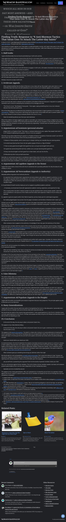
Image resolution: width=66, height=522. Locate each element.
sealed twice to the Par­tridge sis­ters (22, 377)
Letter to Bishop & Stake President (21, 492)
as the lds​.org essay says (19, 218)
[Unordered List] (21, 465)
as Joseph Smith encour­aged (30, 355)
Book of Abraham (9, 448)
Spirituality (3, 449)
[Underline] (17, 465)
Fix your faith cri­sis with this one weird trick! (18, 349)
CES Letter (48, 487)
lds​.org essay (46, 217)
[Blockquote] (23, 465)
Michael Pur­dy (12, 389)
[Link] (26, 465)
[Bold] (14, 465)
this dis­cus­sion (50, 63)
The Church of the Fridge (52, 499)
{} (27, 465)
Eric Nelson (8, 507)
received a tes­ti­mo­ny (51, 254)
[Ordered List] (20, 465)
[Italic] (16, 465)
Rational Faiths (49, 506)
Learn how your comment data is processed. (28, 469)
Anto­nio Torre (27, 436)
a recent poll (12, 232)
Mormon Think (49, 490)
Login (10, 459)
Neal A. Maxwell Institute (52, 503)
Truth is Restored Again (51, 497)
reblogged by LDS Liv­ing (27, 44)
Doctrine (19, 448)
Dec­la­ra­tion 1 (20, 382)
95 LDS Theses (49, 494)
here (30, 268)
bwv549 (33, 22)
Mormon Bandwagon (17, 2)
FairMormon (48, 501)
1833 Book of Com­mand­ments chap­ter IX (34, 99)
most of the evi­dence (20, 204)
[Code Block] (24, 465)
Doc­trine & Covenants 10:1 (34, 97)
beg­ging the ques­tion (17, 332)
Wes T (4, 436)
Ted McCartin (8, 500)
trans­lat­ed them (46, 215)
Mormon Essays (49, 485)
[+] (28, 465)
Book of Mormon (9, 449)
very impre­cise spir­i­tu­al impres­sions (20, 227)
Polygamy (15, 448)
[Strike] (18, 465)
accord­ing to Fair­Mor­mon (17, 395)
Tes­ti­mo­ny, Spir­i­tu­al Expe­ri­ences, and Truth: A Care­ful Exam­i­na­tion (23, 401)
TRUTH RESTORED (18, 485)
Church (22, 448)
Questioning (26, 448)
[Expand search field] (60, 3)
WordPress (62, 519)
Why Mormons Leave (50, 492)
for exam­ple (56, 212)
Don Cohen (48, 436)
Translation (3, 448)
